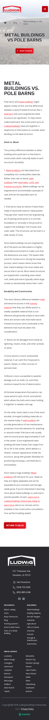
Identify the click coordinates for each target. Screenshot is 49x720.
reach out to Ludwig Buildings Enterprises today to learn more (22, 501)
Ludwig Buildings (12, 126)
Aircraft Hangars (33, 616)
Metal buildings (13, 170)
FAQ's (6, 613)
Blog (15, 22)
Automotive (32, 644)
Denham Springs (32, 663)
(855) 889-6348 (23, 592)
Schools (30, 634)
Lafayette (8, 670)
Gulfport (7, 684)
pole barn (8, 114)
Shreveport (8, 677)
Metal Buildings (33, 609)
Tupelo (7, 691)
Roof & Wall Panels (12, 627)
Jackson (29, 691)
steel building (29, 420)
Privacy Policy (27, 709)
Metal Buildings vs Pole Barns (32, 22)
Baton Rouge (9, 659)
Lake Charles (31, 670)
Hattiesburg (30, 684)
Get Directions (23, 582)
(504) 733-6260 (23, 587)
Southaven (30, 687)
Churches (31, 631)
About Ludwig (9, 609)
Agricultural (31, 623)
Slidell (28, 677)
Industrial (30, 620)
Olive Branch (9, 687)
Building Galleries (34, 613)
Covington (8, 663)
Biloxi (28, 680)
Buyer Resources (11, 616)
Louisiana (8, 656)
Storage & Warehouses (32, 639)
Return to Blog (15, 525)
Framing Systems (11, 623)
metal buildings (26, 101)
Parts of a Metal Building (10, 632)
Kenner (29, 666)
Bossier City (30, 659)
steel (42, 299)
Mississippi (8, 680)
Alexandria (30, 656)
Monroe (7, 673)
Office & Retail (33, 627)
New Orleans (31, 673)
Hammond (8, 666)
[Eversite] (24, 714)
